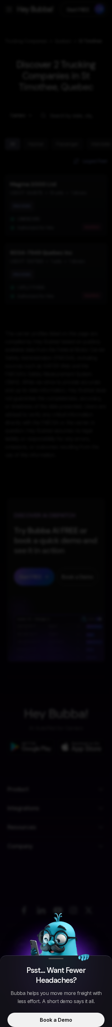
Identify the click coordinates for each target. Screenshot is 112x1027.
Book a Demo (56, 1020)
